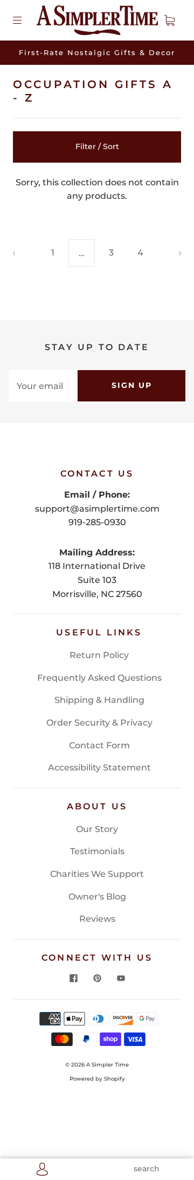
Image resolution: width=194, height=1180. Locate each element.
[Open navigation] (25, 19)
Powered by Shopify (97, 1078)
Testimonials (97, 851)
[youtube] (121, 978)
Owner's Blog (97, 896)
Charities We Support (97, 874)
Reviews (97, 919)
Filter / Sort (97, 146)
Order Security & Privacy (99, 723)
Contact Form (99, 745)
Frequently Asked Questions (99, 678)
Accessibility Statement (99, 767)
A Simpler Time (107, 1064)
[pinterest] (97, 978)
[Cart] (169, 20)
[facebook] (73, 978)
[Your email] (43, 385)
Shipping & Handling (99, 700)
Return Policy (99, 655)
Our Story (97, 829)
